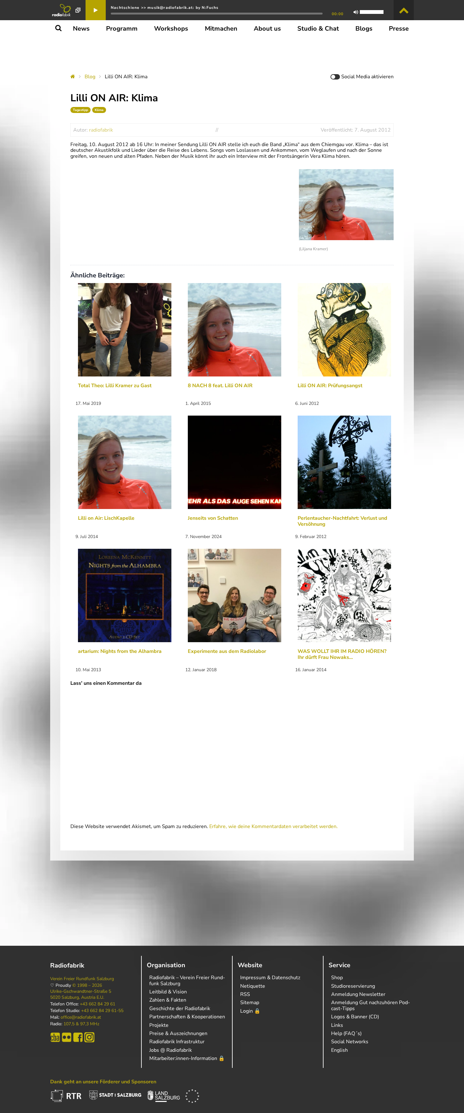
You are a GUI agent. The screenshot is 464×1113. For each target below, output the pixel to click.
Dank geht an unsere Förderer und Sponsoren (103, 1081)
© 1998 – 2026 (87, 985)
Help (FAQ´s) (346, 1033)
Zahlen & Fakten (167, 1000)
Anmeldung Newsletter (358, 994)
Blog (90, 76)
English (339, 1050)
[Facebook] (78, 1037)
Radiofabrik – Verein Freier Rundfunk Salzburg (187, 980)
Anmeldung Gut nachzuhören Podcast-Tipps (370, 1005)
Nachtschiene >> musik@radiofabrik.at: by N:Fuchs (165, 7)
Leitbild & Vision (168, 991)
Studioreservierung (353, 986)
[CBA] (55, 1037)
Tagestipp (80, 110)
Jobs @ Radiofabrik (170, 1050)
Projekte (159, 1025)
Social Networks (349, 1041)
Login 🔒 (250, 1011)
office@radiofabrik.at (81, 1017)
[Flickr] (67, 1037)
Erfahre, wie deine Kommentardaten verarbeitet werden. (273, 826)
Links (337, 1025)
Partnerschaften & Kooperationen (187, 1016)
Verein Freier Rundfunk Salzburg (82, 979)
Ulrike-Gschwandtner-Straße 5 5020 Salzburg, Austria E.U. (80, 994)
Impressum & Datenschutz (270, 977)
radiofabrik (101, 130)
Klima (99, 110)
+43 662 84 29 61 (97, 1004)
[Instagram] (89, 1037)
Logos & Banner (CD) (355, 1016)
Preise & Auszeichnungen (178, 1033)
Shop (337, 977)
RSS (245, 994)
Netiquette (252, 986)
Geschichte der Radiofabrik (179, 1008)
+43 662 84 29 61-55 (102, 1011)
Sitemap (249, 1002)
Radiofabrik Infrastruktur (177, 1041)
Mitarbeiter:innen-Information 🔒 (187, 1058)
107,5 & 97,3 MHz (81, 1024)
